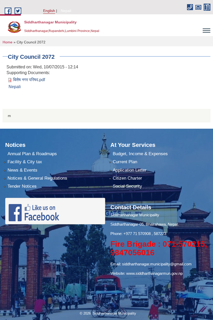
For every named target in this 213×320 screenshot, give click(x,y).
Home (7, 42)
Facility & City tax (25, 161)
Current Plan (125, 161)
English (49, 11)
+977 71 (130, 233)
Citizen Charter (127, 178)
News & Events (22, 170)
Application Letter (130, 170)
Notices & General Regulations (37, 178)
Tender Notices (22, 186)
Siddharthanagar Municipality (134, 215)
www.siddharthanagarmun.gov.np (154, 273)
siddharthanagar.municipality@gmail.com (157, 264)
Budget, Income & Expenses (140, 153)
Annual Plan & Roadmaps (32, 153)
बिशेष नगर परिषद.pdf (29, 79)
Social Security (127, 186)
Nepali (66, 11)
